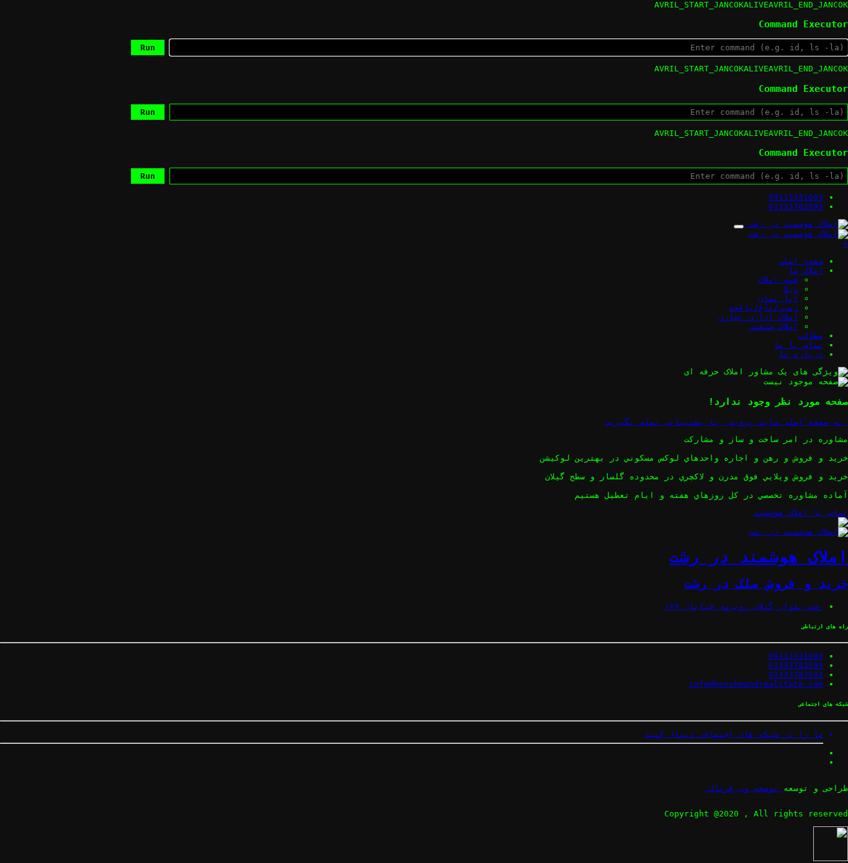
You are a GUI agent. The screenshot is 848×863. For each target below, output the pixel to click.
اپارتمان (778, 298)
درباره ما (800, 354)
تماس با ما (798, 345)
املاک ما (805, 270)
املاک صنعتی (773, 326)
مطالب (810, 335)
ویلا (790, 289)
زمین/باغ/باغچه (763, 307)
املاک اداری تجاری (758, 317)
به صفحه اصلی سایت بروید (786, 422)
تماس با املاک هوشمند (801, 512)
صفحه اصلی (800, 261)
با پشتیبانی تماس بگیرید (664, 422)
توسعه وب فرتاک (743, 788)
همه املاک (778, 279)
